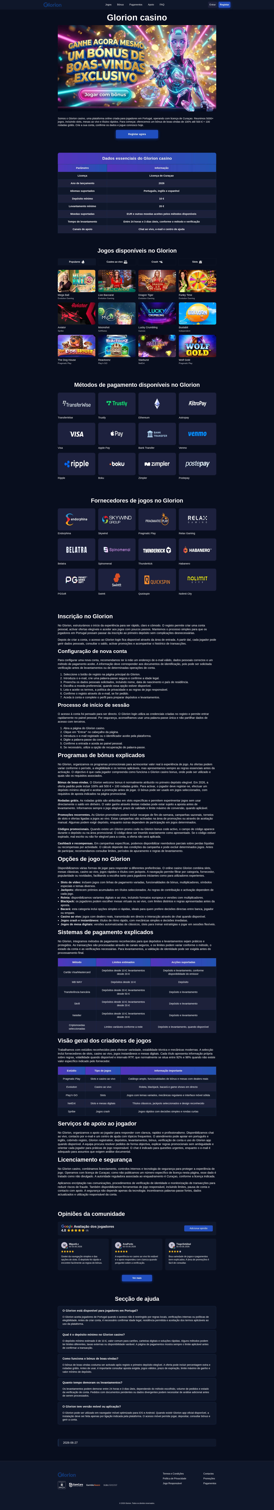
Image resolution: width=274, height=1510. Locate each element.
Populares (74, 262)
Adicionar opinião (198, 1228)
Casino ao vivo (115, 262)
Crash (155, 262)
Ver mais (137, 1278)
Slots (195, 262)
